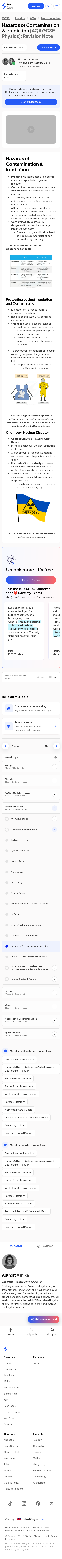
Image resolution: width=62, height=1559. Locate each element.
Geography (39, 1464)
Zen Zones (9, 1418)
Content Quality (13, 1451)
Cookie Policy (11, 1482)
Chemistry (38, 1445)
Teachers (9, 1375)
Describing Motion (15, 1125)
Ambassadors (11, 1387)
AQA (33, 18)
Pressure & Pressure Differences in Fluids (26, 1117)
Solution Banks (12, 1411)
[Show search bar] (48, 6)
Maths (36, 1458)
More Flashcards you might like (28, 1144)
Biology (37, 1439)
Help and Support (13, 1488)
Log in (36, 1362)
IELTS (7, 1381)
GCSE (6, 18)
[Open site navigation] (56, 6)
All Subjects (39, 1482)
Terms (7, 1470)
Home (7, 1362)
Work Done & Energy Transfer (21, 1094)
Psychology (39, 1476)
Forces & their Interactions (19, 1086)
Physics (20, 18)
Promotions (10, 1458)
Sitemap (8, 1424)
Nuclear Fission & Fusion (18, 1078)
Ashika (35, 59)
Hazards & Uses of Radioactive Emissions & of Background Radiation (29, 1069)
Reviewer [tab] (47, 1245)
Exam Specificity (13, 1445)
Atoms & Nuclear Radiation (19, 1059)
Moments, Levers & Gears (18, 1109)
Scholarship (10, 1393)
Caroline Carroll (42, 62)
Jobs (6, 1464)
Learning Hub (11, 1369)
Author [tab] (18, 1245)
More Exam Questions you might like (31, 1050)
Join (6, 1399)
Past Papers (10, 1405)
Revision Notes (51, 18)
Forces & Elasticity (15, 1101)
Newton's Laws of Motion (18, 1132)
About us (9, 1439)
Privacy (8, 1476)
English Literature (42, 1470)
